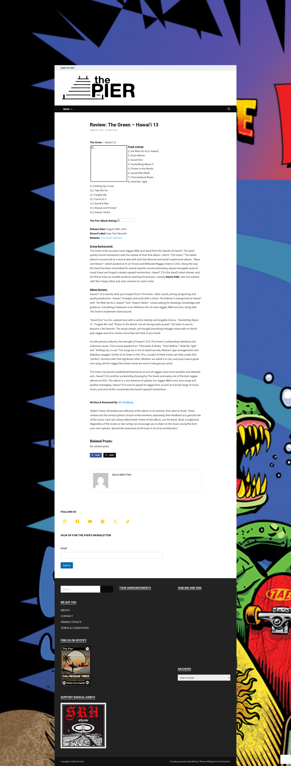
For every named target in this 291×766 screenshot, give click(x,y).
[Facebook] (77, 521)
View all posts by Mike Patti (129, 481)
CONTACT (67, 615)
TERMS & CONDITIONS (75, 627)
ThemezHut (224, 761)
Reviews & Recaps (97, 120)
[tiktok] (128, 521)
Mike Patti (112, 130)
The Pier (80, 761)
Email (64, 548)
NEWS (66, 109)
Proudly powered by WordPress (184, 761)
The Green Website (111, 238)
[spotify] (102, 521)
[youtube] (90, 521)
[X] (115, 521)
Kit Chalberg (126, 402)
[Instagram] (65, 521)
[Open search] (229, 109)
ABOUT (65, 610)
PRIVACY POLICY (71, 621)
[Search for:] (87, 589)
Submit (67, 565)
